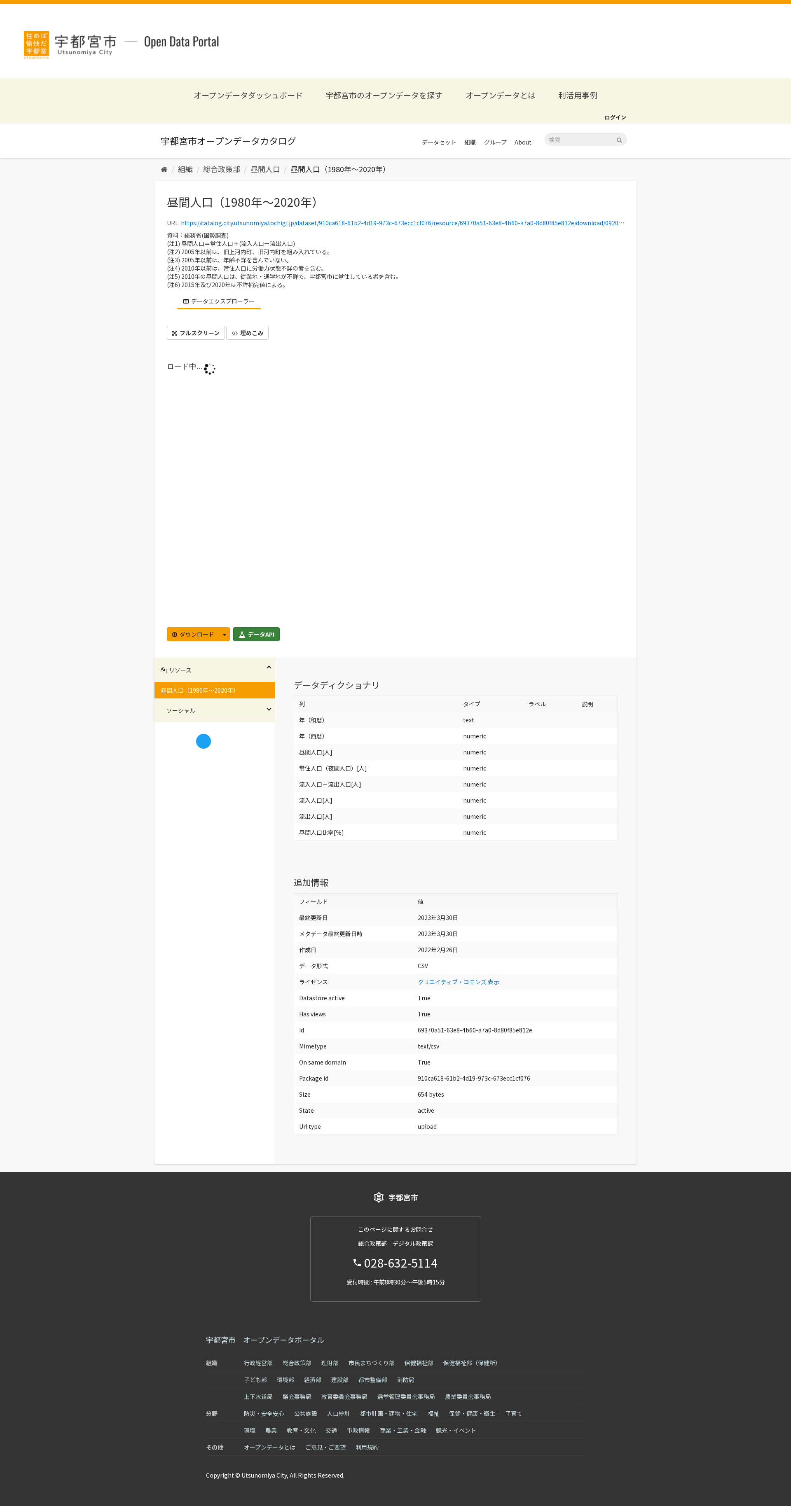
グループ (495, 142)
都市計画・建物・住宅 (389, 1413)
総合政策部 (221, 168)
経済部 (312, 1379)
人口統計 (338, 1413)
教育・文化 (301, 1430)
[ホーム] (164, 168)
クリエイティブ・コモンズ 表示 (458, 982)
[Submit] (619, 138)
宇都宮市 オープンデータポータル (265, 1339)
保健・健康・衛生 (472, 1413)
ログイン (615, 117)
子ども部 (255, 1379)
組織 (470, 142)
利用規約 (367, 1447)
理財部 (330, 1363)
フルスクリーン (199, 333)
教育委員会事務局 (344, 1396)
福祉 (433, 1413)
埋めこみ (251, 333)
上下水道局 (258, 1396)
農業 (271, 1430)
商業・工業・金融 (403, 1430)
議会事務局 (297, 1396)
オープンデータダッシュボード (248, 94)
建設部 (340, 1379)
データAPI (260, 634)
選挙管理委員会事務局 (406, 1396)
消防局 (405, 1379)
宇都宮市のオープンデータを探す (383, 94)
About (523, 142)
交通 (331, 1430)
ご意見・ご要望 (325, 1447)
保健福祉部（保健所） (472, 1363)
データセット (439, 142)
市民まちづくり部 (372, 1363)
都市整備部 (372, 1379)
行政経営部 (258, 1363)
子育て (513, 1413)
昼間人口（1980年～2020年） (340, 168)
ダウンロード (196, 634)
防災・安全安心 (264, 1413)
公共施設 (305, 1413)
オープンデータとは (501, 94)
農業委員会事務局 (468, 1396)
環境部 (285, 1379)
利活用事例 (577, 94)
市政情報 (358, 1430)
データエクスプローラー (222, 301)
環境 (249, 1430)
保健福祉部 (419, 1363)
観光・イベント (456, 1430)
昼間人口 (265, 168)
